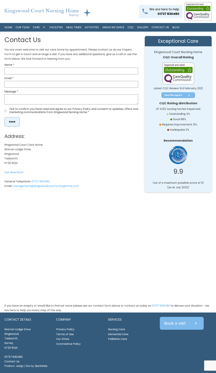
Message (10, 91)
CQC (131, 27)
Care (36, 27)
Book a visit (181, 323)
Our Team (22, 27)
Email (7, 78)
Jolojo (19, 366)
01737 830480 (40, 181)
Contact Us (160, 27)
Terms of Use (65, 334)
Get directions (13, 172)
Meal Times (74, 27)
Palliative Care (117, 339)
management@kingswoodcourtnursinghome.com (46, 186)
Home (8, 27)
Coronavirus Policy (68, 344)
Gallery (142, 27)
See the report (177, 95)
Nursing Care (116, 329)
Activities (92, 27)
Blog (176, 27)
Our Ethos (62, 339)
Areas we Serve (113, 27)
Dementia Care (118, 334)
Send (12, 121)
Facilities (56, 27)
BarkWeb (41, 366)
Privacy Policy (65, 329)
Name (8, 65)
